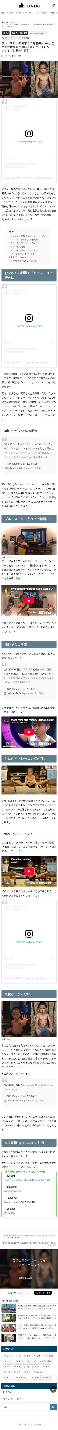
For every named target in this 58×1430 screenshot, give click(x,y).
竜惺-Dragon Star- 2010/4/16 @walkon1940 (27, 1180)
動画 (28, 1372)
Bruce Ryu (9, 1213)
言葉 (8, 1372)
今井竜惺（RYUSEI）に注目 (24, 261)
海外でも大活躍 (18, 247)
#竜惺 (12, 678)
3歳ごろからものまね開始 (26, 240)
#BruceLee (43, 452)
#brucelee (44, 678)
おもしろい (22, 1377)
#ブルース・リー (28, 452)
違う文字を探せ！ (24, 1367)
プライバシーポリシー (13, 1399)
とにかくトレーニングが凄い (24, 250)
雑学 (2, 13)
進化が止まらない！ (20, 257)
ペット (9, 1361)
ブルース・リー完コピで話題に (25, 243)
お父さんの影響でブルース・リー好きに (29, 236)
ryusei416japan (12, 1191)
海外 (8, 1367)
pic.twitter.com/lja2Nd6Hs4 (33, 457)
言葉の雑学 (46, 1361)
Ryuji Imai (9, 1202)
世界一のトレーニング (25, 254)
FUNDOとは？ (10, 1392)
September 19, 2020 (32, 693)
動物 (52, 13)
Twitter (36, 1377)
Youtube (10, 557)
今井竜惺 (25, 38)
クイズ (33, 1361)
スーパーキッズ (39, 33)
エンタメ (10, 13)
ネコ (28, 1356)
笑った (21, 1361)
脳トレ (9, 1356)
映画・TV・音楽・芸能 (19, 33)
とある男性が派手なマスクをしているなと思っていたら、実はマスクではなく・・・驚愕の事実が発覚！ (28, 1236)
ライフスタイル (42, 13)
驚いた (9, 1377)
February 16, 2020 (31, 468)
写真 (47, 1377)
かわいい (40, 1372)
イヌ (47, 1367)
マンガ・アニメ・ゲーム (25, 13)
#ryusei (20, 678)
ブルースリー (10, 38)
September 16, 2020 (32, 1100)
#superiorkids (31, 678)
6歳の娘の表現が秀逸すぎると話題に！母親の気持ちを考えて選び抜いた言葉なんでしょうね (29, 1244)
